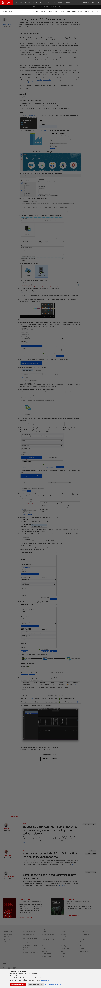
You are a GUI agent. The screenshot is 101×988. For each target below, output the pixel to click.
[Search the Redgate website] (93, 2)
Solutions (26, 2)
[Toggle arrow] (88, 2)
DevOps (62, 11)
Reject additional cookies (35, 984)
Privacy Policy (45, 980)
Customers (34, 2)
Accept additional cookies (18, 984)
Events (68, 11)
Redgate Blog (7, 11)
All (33, 11)
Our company (43, 2)
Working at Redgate (89, 11)
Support (52, 2)
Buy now (85, 2)
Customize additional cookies (53, 984)
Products (18, 2)
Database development (53, 11)
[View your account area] (98, 2)
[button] (97, 12)
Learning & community (64, 2)
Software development (77, 11)
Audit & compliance (40, 11)
